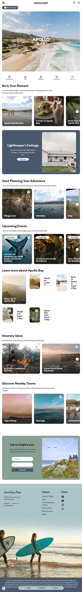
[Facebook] (62, 497)
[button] (77, 111)
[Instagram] (62, 505)
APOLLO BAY (41, 3)
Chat (56, 588)
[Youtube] (62, 501)
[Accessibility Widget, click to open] (4, 588)
